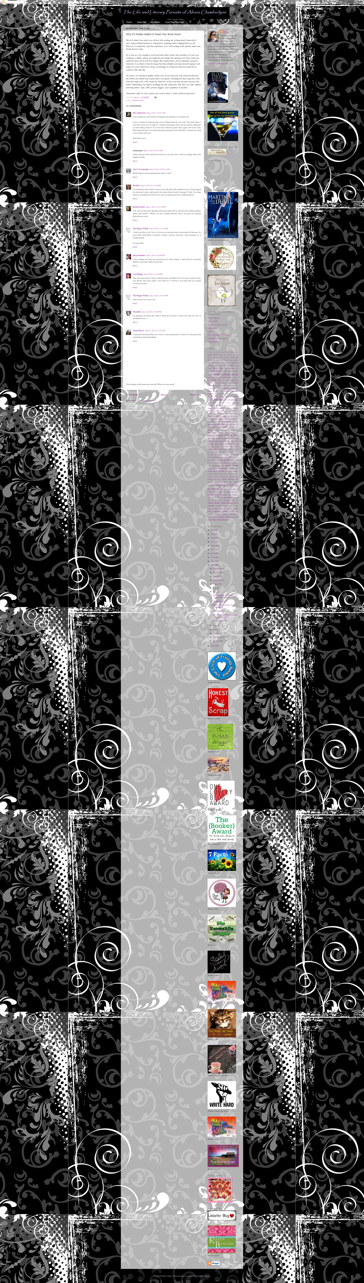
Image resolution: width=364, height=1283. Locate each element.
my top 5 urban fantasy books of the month (223, 444)
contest (235, 388)
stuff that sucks (138, 100)
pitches (218, 462)
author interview (220, 365)
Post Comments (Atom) (146, 400)
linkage (210, 430)
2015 (213, 549)
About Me (141, 22)
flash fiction (231, 405)
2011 (213, 565)
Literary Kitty (229, 430)
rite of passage (227, 471)
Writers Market (214, 318)
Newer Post (132, 394)
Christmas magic (214, 385)
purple (223, 466)
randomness (223, 468)
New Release (230, 449)
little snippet (218, 432)
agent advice (213, 354)
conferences (227, 388)
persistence (229, 459)
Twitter (220, 500)
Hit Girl (230, 416)
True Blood (212, 500)
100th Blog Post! (219, 611)
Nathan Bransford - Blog (217, 338)
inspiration (226, 421)
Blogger (206, 1276)
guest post (228, 411)
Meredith (137, 311)
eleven (226, 400)
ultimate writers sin (230, 500)
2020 (213, 530)
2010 (213, 646)
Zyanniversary (223, 519)
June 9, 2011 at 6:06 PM (155, 255)
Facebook (235, 402)
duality (236, 396)
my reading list (233, 441)
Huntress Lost (234, 419)
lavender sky (233, 427)
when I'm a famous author (223, 510)
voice (236, 506)
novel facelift (234, 452)
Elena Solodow (139, 255)
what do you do (225, 508)
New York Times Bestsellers (219, 335)
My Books (155, 22)
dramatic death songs (226, 396)
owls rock (211, 457)
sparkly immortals (228, 479)
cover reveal (213, 391)
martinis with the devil (227, 435)
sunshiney (211, 485)
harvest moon (217, 416)
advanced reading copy (230, 352)
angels (231, 360)
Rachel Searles (139, 206)
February (217, 637)
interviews (221, 424)
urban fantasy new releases (223, 504)
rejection (217, 470)
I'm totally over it (214, 421)
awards (230, 365)
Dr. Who (215, 396)
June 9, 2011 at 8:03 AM (156, 113)
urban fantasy (214, 502)
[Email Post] (155, 97)
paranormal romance (222, 457)
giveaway (234, 408)
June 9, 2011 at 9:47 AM (153, 150)
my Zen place (213, 446)
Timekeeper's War (226, 495)
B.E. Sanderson (139, 112)
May (215, 625)
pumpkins (216, 465)
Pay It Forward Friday (215, 460)
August (216, 584)
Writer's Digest (212, 517)
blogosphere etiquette (227, 371)
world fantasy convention (226, 514)
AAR (210, 331)
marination (211, 435)
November (217, 572)
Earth (209, 400)
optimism (234, 454)
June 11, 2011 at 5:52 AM (155, 330)
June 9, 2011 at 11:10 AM (151, 185)
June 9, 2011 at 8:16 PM (153, 274)
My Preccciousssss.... (220, 620)
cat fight (225, 380)
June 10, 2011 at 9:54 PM (151, 311)
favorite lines (223, 405)
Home (129, 22)
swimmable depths (226, 489)
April (215, 629)
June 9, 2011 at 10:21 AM (159, 169)
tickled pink (213, 494)
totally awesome (225, 497)
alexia (225, 32)
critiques (210, 393)
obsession (218, 454)
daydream (226, 394)
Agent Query (213, 328)
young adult (234, 517)
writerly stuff (223, 516)
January (216, 641)
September (217, 580)
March (216, 633)
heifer (224, 416)
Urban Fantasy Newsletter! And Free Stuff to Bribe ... (224, 596)
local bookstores (231, 432)
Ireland (234, 424)
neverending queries (216, 449)
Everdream (233, 399)
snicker (231, 476)
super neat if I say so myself (223, 487)
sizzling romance (213, 476)
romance (235, 471)
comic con (218, 388)
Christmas (234, 383)
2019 (213, 534)
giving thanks (213, 410)
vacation (219, 505)
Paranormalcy (234, 457)
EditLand (217, 399)
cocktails (225, 386)
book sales (211, 377)
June (215, 591)
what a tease (213, 508)
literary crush (219, 430)
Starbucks (218, 482)
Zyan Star (212, 519)
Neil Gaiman (234, 446)
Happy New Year (226, 413)
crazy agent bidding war (228, 391)
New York (222, 452)
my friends (215, 441)
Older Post (195, 394)
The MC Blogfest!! (219, 601)
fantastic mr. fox (213, 405)
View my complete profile (218, 63)
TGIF (214, 492)
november (211, 455)
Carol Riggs (138, 274)
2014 (213, 553)
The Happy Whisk (140, 228)
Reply (135, 142)
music (225, 438)
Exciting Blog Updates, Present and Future (224, 606)
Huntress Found (223, 419)
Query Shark (213, 321)
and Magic (224, 360)
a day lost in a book (215, 352)
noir (228, 452)
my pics (223, 440)
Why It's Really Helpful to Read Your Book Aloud (224, 615)
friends (227, 408)
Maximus (219, 438)
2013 (213, 557)
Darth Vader (218, 394)
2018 (213, 538)
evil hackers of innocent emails (219, 403)
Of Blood (226, 455)
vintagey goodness (228, 506)
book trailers (227, 377)
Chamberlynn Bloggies (215, 383)
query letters (232, 465)
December (217, 568)
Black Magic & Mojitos (223, 368)
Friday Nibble (219, 408)
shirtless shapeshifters (225, 474)
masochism (211, 438)
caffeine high (216, 380)
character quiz (226, 383)
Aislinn (232, 357)
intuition (229, 424)
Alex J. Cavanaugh (141, 169)
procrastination (226, 463)
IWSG (225, 427)
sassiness (215, 474)
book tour (218, 377)
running (210, 474)
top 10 (213, 498)
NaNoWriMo (224, 446)
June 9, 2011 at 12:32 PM (156, 207)
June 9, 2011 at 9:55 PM (158, 295)
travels (236, 497)
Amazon (218, 360)
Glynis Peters (138, 330)
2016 (213, 545)
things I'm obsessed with (227, 492)
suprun (190, 1276)
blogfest (216, 370)
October (216, 576)
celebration (233, 380)
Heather (136, 185)
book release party (226, 374)
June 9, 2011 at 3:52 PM (158, 228)
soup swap (217, 479)
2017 (213, 541)
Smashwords (224, 476)
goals (222, 410)
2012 (213, 561)
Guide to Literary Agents (217, 324)
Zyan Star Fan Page (174, 22)
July (215, 588)
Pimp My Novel (214, 341)
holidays (214, 418)
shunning (235, 474)
